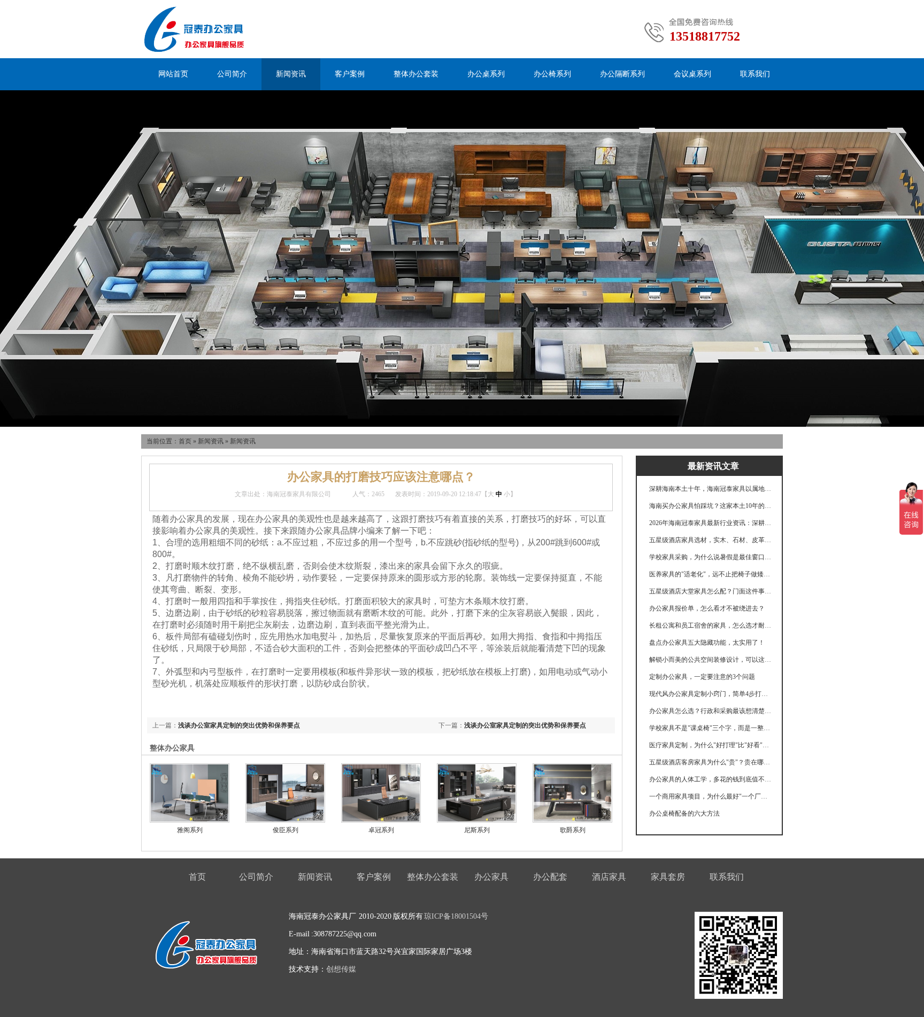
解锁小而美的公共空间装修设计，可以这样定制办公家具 (710, 659)
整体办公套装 (416, 74)
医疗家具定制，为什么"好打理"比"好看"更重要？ (710, 745)
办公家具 (491, 876)
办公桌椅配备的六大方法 (684, 813)
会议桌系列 (692, 74)
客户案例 (350, 74)
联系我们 (755, 74)
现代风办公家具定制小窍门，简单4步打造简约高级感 (710, 694)
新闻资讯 (291, 74)
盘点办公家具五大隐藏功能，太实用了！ (707, 642)
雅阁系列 (190, 830)
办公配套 (550, 876)
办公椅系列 (552, 74)
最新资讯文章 (713, 466)
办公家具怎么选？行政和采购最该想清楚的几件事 (710, 711)
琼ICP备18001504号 (456, 916)
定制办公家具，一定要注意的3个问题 (702, 676)
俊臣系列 (285, 830)
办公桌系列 (486, 74)
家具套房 (668, 876)
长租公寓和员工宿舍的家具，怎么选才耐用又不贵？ (710, 625)
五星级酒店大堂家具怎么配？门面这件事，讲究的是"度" (710, 591)
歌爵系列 (573, 830)
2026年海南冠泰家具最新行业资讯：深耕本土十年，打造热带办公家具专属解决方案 (710, 523)
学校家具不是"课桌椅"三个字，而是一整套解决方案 (710, 728)
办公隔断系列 (622, 74)
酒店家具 (609, 876)
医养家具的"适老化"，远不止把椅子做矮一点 (710, 574)
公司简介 (232, 74)
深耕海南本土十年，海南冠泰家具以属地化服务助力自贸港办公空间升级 (710, 488)
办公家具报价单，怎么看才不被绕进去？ (707, 608)
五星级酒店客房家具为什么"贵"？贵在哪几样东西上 (710, 762)
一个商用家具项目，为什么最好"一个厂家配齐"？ (710, 796)
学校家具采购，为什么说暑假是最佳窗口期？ (710, 557)
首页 (185, 441)
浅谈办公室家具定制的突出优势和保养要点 (525, 725)
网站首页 (173, 74)
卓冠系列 (381, 830)
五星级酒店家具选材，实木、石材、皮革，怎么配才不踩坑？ (710, 540)
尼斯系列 (477, 830)
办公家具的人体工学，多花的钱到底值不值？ (710, 779)
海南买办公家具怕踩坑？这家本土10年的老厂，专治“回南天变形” (710, 506)
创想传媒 (341, 969)
